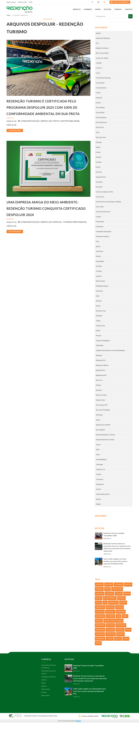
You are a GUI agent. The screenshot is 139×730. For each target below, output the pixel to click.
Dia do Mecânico (101, 117)
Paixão (98, 330)
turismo (110, 638)
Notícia (98, 306)
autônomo (118, 584)
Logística (98, 276)
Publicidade (99, 345)
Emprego (99, 142)
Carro (107, 589)
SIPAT (98, 449)
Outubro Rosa (100, 326)
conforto (109, 593)
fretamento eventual (102, 236)
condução (99, 593)
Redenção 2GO (101, 360)
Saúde (98, 420)
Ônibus (98, 321)
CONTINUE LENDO (15, 130)
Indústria (110, 607)
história (123, 602)
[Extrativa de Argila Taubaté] (89, 715)
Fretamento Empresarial (103, 231)
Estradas (98, 162)
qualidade (110, 629)
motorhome (100, 616)
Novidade (99, 316)
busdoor (128, 584)
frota (56, 121)
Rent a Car (99, 380)
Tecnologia (99, 464)
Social (98, 454)
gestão (98, 246)
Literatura (100, 611)
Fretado (98, 217)
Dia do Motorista (101, 122)
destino (127, 593)
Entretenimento (110, 598)
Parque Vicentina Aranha (113, 620)
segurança (100, 634)
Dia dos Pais (100, 127)
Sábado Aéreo (100, 400)
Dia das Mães (100, 112)
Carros (98, 73)
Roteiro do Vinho (101, 395)
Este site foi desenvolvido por (67, 721)
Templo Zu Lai (100, 469)
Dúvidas (117, 9)
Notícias (107, 9)
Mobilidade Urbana (102, 286)
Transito (98, 474)
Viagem (98, 504)
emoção (98, 598)
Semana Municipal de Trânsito (105, 435)
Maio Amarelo (100, 281)
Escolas (98, 152)
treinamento (100, 484)
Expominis (99, 182)
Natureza (99, 301)
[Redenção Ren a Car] (109, 715)
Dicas (97, 132)
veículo (118, 638)
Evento (98, 167)
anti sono (108, 584)
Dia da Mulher (100, 107)
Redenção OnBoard (102, 365)
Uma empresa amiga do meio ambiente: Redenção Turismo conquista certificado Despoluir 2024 (46, 208)
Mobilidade (121, 611)
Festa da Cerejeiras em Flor (104, 192)
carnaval (99, 589)
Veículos (11, 125)
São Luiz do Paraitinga (103, 410)
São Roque (99, 415)
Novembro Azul (101, 311)
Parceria (98, 335)
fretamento (113, 602)
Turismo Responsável (75, 222)
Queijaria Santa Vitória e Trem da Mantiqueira (110, 350)
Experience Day (101, 177)
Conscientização (30, 121)
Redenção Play (100, 370)
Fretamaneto (100, 221)
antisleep (99, 584)
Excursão (99, 172)
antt (97, 43)
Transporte (99, 479)
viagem (125, 638)
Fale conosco (45, 695)
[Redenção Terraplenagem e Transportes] (125, 715)
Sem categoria (100, 430)
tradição (120, 634)
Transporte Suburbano (48, 677)
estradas (121, 598)
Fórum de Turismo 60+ (103, 212)
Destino (98, 102)
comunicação (117, 589)
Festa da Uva (100, 197)
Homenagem (100, 261)
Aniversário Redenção (103, 38)
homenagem (100, 607)
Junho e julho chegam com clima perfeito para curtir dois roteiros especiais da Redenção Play (115, 561)
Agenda (98, 33)
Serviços (76, 9)
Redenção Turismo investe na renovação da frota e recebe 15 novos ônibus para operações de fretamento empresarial (90, 678)
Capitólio (99, 63)
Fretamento (99, 226)
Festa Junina (100, 207)
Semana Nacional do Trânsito (105, 439)
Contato (128, 9)
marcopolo (110, 611)
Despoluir (46, 121)
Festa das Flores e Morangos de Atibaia (108, 202)
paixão (125, 616)
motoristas (99, 291)
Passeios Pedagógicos (103, 340)
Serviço (98, 444)
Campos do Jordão (102, 58)
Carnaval (99, 68)
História (98, 256)
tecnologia (110, 634)
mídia (118, 616)
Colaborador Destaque (103, 78)
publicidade (100, 629)
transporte (100, 638)
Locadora (99, 271)
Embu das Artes (101, 137)
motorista (110, 616)
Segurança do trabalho (103, 425)
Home (8, 15)
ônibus (98, 643)
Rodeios (98, 385)
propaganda (121, 625)
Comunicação (100, 83)
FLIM (105, 602)
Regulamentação (101, 375)
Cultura (98, 93)
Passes (98, 9)
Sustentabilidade (69, 121)
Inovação (99, 266)
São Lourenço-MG (101, 405)
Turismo (98, 489)
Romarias (99, 390)
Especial (57, 222)
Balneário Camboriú (102, 48)
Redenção (99, 355)
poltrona (110, 625)
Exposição (99, 187)
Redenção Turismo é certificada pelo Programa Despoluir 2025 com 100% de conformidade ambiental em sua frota (43, 107)
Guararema (99, 251)
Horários (88, 9)
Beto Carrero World (102, 53)
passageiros (100, 625)
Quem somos (45, 689)
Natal (97, 296)
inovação (119, 607)
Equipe (98, 147)
